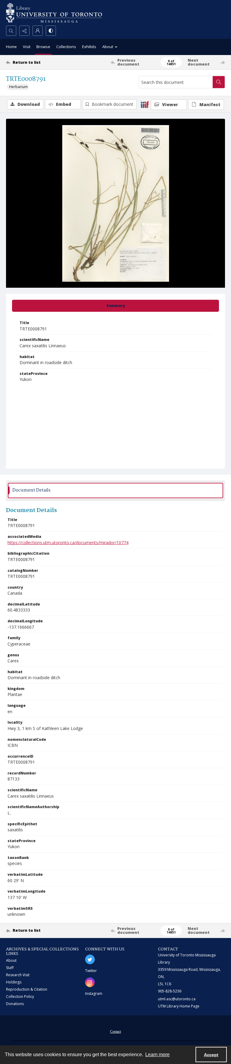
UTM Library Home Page (178, 1006)
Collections (66, 46)
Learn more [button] (157, 1054)
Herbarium (18, 86)
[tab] (115, 305)
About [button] (107, 46)
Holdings (13, 982)
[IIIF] (144, 104)
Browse (43, 46)
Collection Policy (20, 996)
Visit (26, 46)
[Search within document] (219, 82)
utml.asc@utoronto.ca (177, 998)
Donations (15, 1003)
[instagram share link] (90, 982)
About (11, 960)
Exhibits (89, 46)
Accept (211, 1054)
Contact (115, 1031)
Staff (10, 967)
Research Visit (17, 974)
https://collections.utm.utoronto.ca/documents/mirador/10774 (68, 542)
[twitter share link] (90, 959)
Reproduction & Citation (26, 989)
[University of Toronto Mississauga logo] (54, 13)
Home (11, 46)
